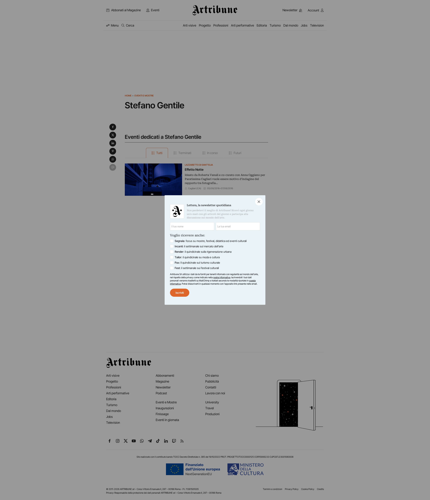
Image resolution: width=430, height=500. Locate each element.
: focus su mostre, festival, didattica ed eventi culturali (211, 241)
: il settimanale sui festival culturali (197, 268)
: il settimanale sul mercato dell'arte (199, 246)
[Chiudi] (259, 201)
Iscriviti (180, 292)
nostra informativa (221, 277)
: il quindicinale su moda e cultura (197, 257)
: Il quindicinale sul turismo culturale (197, 262)
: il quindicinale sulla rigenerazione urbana (203, 251)
